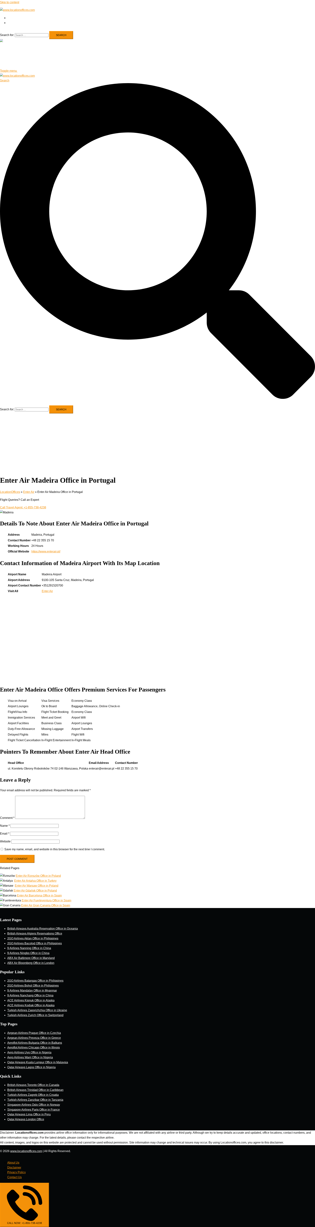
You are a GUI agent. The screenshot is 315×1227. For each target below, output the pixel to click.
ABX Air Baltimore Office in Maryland (31, 958)
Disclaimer (14, 1167)
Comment (7, 817)
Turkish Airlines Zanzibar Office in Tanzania (35, 1099)
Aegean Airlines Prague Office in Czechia (34, 1032)
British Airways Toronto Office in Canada (33, 1085)
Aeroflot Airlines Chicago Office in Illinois (33, 1047)
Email (4, 833)
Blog (10, 22)
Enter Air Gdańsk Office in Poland (35, 890)
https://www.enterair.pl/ (45, 551)
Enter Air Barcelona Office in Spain (39, 895)
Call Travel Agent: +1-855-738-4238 (23, 507)
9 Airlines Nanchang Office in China (30, 995)
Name (5, 825)
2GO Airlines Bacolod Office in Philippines (34, 943)
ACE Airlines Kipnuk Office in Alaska (31, 1000)
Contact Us (14, 1177)
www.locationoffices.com (26, 1151)
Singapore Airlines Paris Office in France (33, 1109)
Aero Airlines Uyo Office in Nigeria (29, 1052)
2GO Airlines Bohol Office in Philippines (33, 985)
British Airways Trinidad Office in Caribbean (35, 1089)
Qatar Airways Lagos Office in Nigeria (31, 1067)
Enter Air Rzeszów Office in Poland (38, 875)
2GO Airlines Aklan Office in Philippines (32, 938)
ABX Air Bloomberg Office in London (30, 962)
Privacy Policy (16, 1172)
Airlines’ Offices (17, 17)
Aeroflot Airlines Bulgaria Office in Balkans (34, 1042)
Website (5, 841)
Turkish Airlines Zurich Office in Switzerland (35, 1015)
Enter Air (28, 491)
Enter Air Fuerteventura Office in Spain (46, 900)
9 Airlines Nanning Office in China (29, 948)
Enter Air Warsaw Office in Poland (36, 885)
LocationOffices (10, 491)
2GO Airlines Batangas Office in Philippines (35, 980)
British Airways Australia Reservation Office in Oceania (42, 928)
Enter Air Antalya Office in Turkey (35, 880)
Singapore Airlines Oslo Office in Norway (33, 1104)
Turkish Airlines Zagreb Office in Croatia (33, 1094)
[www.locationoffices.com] (17, 10)
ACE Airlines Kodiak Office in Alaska (31, 1005)
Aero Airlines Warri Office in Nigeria (30, 1057)
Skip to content (9, 2)
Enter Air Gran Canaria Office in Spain (45, 905)
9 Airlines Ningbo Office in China (28, 953)
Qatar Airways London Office (25, 1119)
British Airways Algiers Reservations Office (34, 933)
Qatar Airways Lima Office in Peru (29, 1114)
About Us (13, 1162)
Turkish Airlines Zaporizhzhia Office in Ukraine (37, 1010)
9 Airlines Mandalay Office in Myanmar (32, 990)
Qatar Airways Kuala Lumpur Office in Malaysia (37, 1062)
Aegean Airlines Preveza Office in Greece (34, 1037)
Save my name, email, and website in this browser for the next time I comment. (54, 849)
